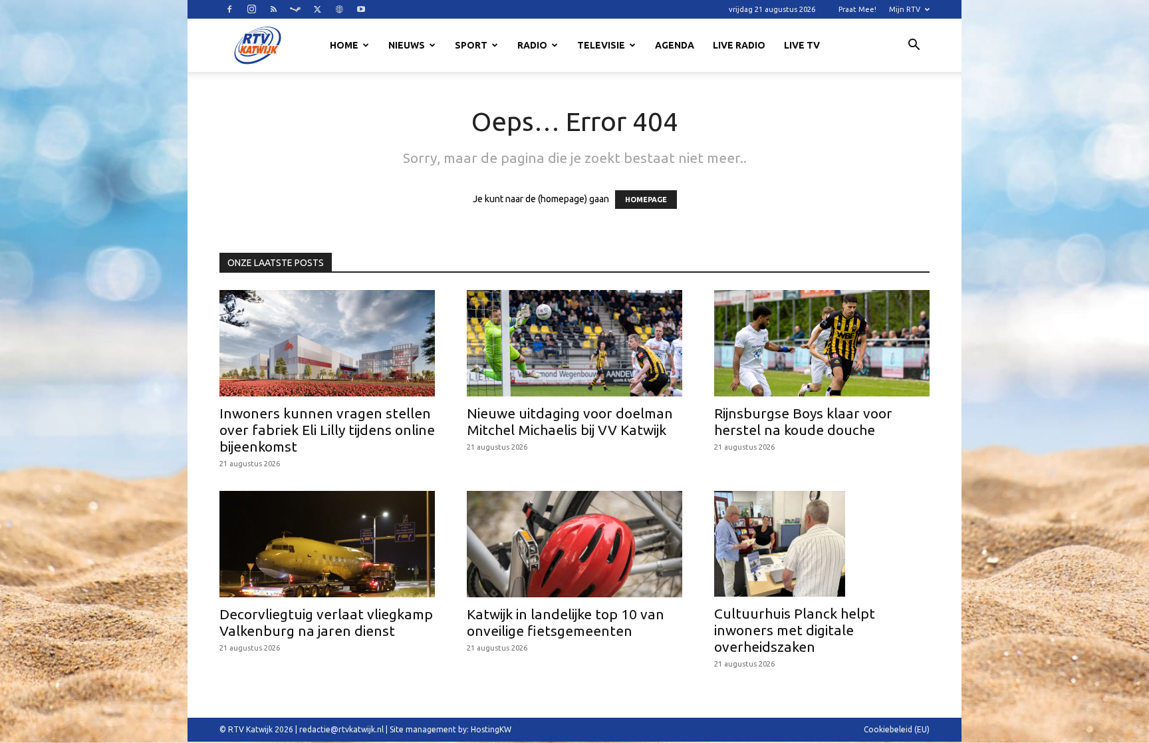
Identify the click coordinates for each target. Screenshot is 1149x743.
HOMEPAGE (646, 200)
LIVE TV (802, 45)
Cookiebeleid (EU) (897, 729)
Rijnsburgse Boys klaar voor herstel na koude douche (803, 421)
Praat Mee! (857, 9)
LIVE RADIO (739, 45)
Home (344, 45)
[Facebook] (229, 9)
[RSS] (273, 9)
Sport (471, 45)
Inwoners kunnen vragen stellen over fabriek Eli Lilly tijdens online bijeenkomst (327, 429)
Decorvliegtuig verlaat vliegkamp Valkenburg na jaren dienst (326, 622)
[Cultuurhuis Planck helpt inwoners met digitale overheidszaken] (822, 544)
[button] (914, 46)
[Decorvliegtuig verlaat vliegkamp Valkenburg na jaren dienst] (327, 544)
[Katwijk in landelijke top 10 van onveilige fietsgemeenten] (574, 544)
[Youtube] (361, 9)
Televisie (601, 45)
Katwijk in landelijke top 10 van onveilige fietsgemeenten (565, 622)
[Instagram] (251, 9)
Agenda (674, 45)
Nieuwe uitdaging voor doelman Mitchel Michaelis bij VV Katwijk (570, 421)
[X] (317, 9)
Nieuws (406, 45)
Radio (532, 45)
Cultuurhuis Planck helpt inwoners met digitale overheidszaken (794, 630)
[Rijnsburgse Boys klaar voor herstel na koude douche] (822, 343)
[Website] (339, 9)
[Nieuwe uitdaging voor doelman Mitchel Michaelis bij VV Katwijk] (574, 343)
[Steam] (295, 9)
